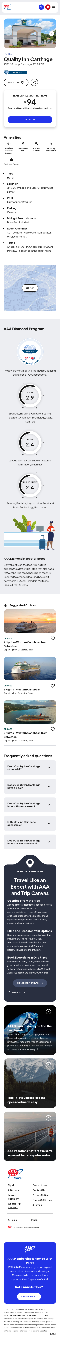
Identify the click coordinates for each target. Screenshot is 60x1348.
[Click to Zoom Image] (30, 33)
